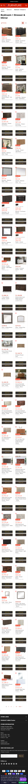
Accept (22, 782)
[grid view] (22, 22)
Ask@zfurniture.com (5, 743)
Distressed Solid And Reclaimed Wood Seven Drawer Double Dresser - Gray (7, 470)
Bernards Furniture (5, 299)
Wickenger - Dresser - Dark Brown (7, 124)
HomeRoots (17, 388)
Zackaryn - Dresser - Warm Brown (6, 67)
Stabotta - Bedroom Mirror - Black (6, 153)
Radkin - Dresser (19, 242)
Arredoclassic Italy (5, 270)
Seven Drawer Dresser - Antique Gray (7, 351)
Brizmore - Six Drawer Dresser (20, 212)
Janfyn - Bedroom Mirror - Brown (19, 70)
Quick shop (7, 48)
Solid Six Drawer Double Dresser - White (7, 525)
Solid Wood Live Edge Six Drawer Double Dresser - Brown (7, 499)
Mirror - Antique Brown (7, 327)
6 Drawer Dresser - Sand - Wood (6, 384)
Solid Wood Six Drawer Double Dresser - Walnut (7, 686)
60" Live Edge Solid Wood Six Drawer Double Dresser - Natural (19, 441)
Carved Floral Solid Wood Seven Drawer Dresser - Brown (20, 385)
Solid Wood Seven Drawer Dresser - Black (7, 550)
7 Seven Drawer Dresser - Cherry (5, 297)
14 (16, 706)
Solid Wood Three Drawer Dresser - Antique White (6, 658)
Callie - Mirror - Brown (7, 602)
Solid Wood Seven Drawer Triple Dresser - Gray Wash (20, 658)
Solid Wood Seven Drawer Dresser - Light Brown (20, 551)
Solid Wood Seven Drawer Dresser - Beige (20, 525)
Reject (5, 782)
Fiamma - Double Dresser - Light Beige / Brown (7, 267)
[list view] (25, 22)
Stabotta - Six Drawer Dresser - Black (20, 41)
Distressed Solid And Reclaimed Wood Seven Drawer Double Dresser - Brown (20, 471)
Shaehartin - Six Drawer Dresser (5, 213)
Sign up (21, 756)
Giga (16, 270)
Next (20, 706)
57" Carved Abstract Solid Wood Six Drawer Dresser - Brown (20, 412)
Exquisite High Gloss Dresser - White (20, 690)
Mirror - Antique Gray (20, 327)
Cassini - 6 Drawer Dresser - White (19, 269)
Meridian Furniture (18, 607)
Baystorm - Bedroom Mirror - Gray (6, 181)
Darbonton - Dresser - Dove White (20, 124)
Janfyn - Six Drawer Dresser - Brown (6, 40)
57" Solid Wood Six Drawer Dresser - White (6, 439)
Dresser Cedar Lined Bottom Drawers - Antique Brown (20, 298)
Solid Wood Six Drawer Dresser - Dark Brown (7, 577)
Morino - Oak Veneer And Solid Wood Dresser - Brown (6, 631)
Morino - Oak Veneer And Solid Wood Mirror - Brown (20, 605)
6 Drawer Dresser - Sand (19, 355)
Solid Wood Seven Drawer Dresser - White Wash (19, 632)
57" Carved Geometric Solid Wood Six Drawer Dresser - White (7, 412)
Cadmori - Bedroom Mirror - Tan (19, 181)
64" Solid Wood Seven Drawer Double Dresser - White (20, 499)
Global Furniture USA (19, 579)
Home (2, 9)
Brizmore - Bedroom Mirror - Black (6, 243)
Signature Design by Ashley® (7, 42)
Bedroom (9, 9)
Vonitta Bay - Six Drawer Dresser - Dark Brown (7, 97)
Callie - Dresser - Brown (19, 577)
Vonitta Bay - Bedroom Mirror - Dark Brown (20, 98)
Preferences (14, 782)
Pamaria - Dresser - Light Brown (19, 150)
